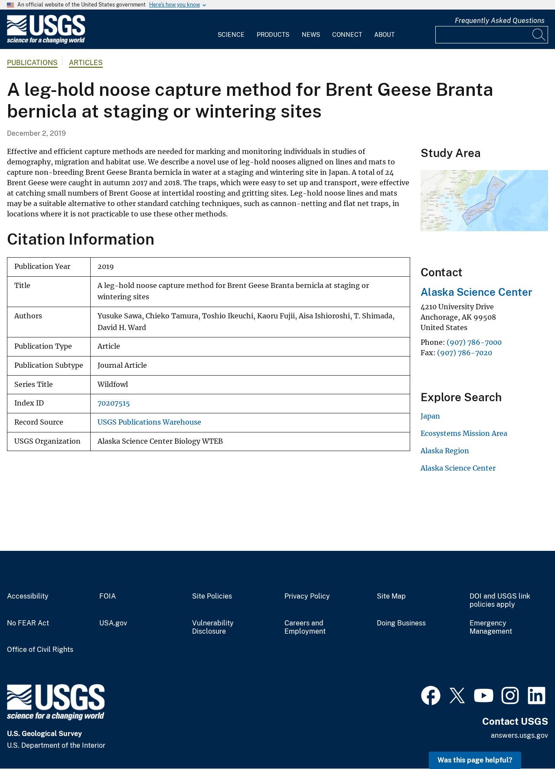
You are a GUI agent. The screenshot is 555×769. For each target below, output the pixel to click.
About (384, 34)
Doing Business (401, 623)
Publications (32, 63)
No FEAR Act (28, 623)
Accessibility (28, 596)
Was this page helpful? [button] (475, 760)
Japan (430, 416)
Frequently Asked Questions (500, 20)
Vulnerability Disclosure (213, 627)
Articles (86, 63)
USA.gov (113, 623)
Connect (347, 34)
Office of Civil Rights (40, 650)
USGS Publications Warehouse (149, 422)
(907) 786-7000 (474, 342)
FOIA (107, 596)
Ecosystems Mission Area (464, 433)
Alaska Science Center (476, 292)
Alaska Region (445, 450)
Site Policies (212, 596)
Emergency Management (491, 627)
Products (273, 34)
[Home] (46, 42)
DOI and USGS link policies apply (500, 600)
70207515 (114, 403)
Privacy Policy (307, 596)
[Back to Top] (523, 737)
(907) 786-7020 (464, 352)
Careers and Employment (305, 627)
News (311, 34)
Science (231, 34)
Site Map (391, 596)
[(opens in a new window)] (430, 694)
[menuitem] (231, 29)
